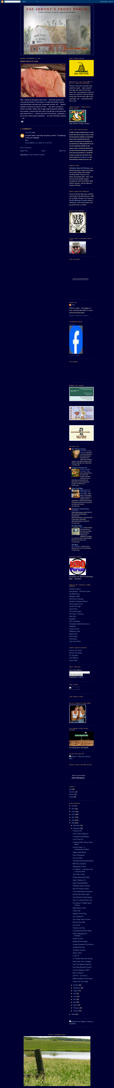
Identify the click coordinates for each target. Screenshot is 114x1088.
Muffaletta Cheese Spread (81, 886)
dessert (71, 794)
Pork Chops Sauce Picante (81, 919)
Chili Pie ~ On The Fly (80, 976)
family (71, 797)
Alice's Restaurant (78, 855)
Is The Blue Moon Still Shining (82, 958)
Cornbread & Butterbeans (81, 836)
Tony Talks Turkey (79, 874)
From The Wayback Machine (82, 964)
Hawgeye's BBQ (74, 596)
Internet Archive (74, 629)
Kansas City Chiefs (75, 650)
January (76, 1011)
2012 (73, 814)
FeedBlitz (80, 677)
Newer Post (24, 151)
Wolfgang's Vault (74, 631)
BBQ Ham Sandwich (79, 864)
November (76, 828)
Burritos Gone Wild (79, 922)
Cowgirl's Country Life (79, 468)
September (77, 988)
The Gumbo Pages (75, 611)
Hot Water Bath (77, 526)
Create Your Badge (74, 355)
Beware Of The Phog (79, 913)
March (75, 1005)
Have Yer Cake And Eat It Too (82, 900)
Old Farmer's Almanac (76, 599)
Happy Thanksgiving (79, 852)
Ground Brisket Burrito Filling (82, 931)
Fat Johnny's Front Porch (57, 9)
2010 (73, 820)
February (76, 1008)
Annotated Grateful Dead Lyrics (79, 624)
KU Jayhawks (73, 655)
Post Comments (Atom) (37, 155)
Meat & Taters (77, 953)
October (76, 985)
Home (43, 151)
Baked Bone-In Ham (79, 908)
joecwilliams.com (84, 157)
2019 (73, 806)
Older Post (62, 151)
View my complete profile (79, 315)
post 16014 (75, 510)
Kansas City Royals (75, 653)
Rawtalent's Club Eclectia (80, 509)
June (75, 996)
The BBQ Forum (74, 594)
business (72, 792)
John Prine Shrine (75, 641)
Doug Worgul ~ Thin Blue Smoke (79, 591)
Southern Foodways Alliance (78, 601)
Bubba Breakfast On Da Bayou (83, 978)
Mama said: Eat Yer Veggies (82, 961)
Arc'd (81, 527)
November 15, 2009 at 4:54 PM (38, 143)
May (74, 999)
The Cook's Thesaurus (76, 614)
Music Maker (73, 636)
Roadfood (72, 619)
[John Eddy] (76, 353)
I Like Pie (76, 956)
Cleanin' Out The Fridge (80, 981)
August (75, 991)
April (75, 1002)
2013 (73, 811)
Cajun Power (73, 609)
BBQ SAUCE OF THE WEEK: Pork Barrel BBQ (85, 491)
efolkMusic (72, 626)
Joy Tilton (28, 132)
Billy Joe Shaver (78, 973)
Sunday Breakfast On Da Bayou (83, 944)
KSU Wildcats (73, 658)
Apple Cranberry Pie (79, 880)
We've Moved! (76, 546)
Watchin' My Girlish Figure (81, 894)
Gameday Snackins (79, 950)
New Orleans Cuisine (79, 449)
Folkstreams (73, 639)
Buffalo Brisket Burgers (80, 941)
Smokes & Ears (78, 938)
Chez (73, 304)
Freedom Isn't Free (79, 928)
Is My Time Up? (78, 839)
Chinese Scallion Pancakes (85, 470)
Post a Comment (25, 148)
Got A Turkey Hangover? (81, 834)
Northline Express (75, 589)
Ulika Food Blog (77, 488)
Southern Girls (77, 831)
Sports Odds (73, 660)
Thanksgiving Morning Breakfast (83, 861)
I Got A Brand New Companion (82, 891)
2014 (73, 809)
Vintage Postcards (79, 947)
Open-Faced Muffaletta (80, 883)
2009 (73, 823)
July (74, 993)
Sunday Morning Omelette (81, 877)
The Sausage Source (76, 604)
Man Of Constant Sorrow (81, 889)
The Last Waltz (78, 858)
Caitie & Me (76, 911)
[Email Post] (22, 121)
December (76, 825)
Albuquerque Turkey (79, 866)
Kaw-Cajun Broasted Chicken (82, 967)
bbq (70, 789)
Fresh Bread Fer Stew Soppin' (82, 897)
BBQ (70, 758)
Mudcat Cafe (73, 634)
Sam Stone (76, 925)
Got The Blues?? (78, 916)
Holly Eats (72, 616)
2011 (73, 817)
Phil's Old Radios (74, 621)
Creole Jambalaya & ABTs (81, 970)
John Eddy (72, 324)
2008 (73, 1014)
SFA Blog (75, 544)
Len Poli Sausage (75, 606)
